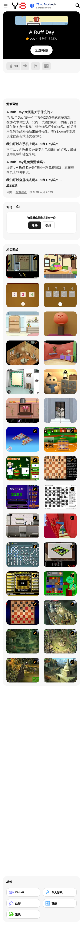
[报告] (35, 66)
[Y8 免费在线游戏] (19, 6)
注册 (35, 225)
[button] (11, 185)
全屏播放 (41, 50)
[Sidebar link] (5, 5)
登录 (48, 225)
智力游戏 (21, 192)
